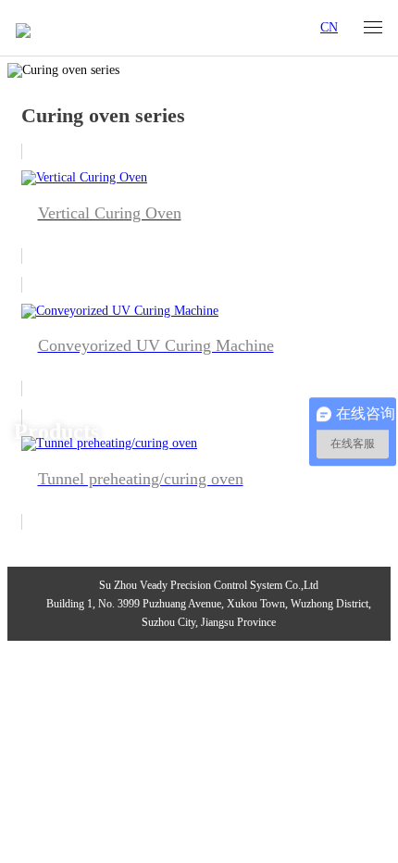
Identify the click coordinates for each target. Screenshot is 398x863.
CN (329, 27)
